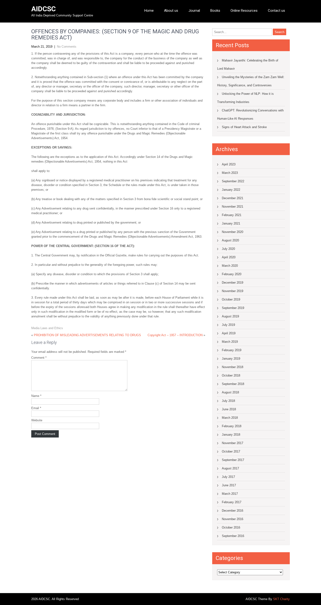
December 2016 (232, 510)
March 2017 (230, 493)
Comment (39, 357)
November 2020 (232, 232)
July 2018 (228, 401)
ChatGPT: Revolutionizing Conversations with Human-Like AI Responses (250, 114)
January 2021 (231, 223)
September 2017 (233, 460)
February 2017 (231, 502)
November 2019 (232, 291)
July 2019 (228, 325)
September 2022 (233, 181)
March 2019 (230, 341)
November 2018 (232, 367)
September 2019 (233, 308)
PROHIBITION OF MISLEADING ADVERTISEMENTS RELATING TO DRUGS (87, 335)
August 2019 (230, 316)
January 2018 (231, 434)
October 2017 (231, 451)
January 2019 (231, 358)
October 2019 (231, 299)
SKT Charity (281, 599)
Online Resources (244, 10)
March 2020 (230, 265)
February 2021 (231, 215)
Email (36, 408)
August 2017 (230, 468)
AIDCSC (43, 9)
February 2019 (231, 350)
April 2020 (228, 257)
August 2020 (230, 240)
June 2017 (229, 485)
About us (171, 10)
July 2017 (228, 477)
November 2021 (232, 206)
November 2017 (232, 443)
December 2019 (232, 282)
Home (149, 10)
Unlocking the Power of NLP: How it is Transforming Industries (245, 98)
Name (36, 396)
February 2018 (231, 426)
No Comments (66, 46)
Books (215, 10)
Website (36, 420)
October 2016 (231, 527)
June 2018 (229, 409)
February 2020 (231, 274)
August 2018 (230, 392)
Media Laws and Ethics (47, 328)
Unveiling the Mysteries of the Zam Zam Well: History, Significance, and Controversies (250, 81)
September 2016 (233, 536)
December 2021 (232, 198)
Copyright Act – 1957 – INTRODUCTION (175, 335)
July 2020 (228, 249)
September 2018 (233, 384)
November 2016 (232, 519)
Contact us (276, 10)
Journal (194, 10)
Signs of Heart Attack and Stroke (244, 127)
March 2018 (230, 417)
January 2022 (231, 189)
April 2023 (228, 164)
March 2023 (230, 173)
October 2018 (231, 375)
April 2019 (228, 333)
